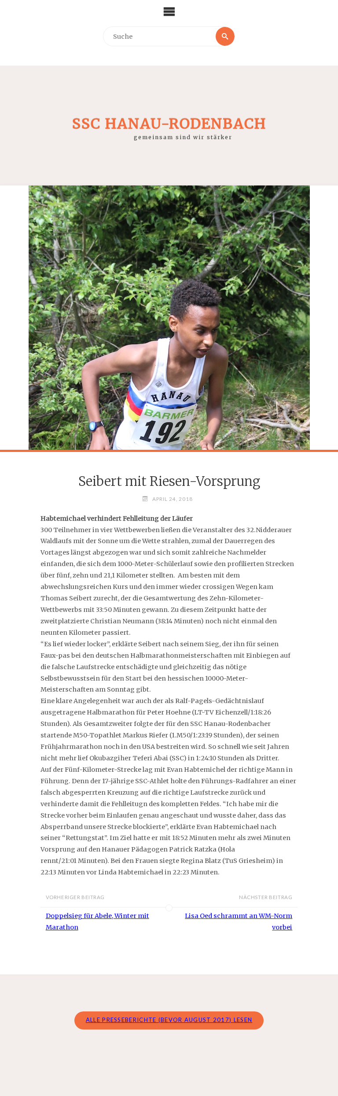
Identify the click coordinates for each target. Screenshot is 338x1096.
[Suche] (225, 36)
